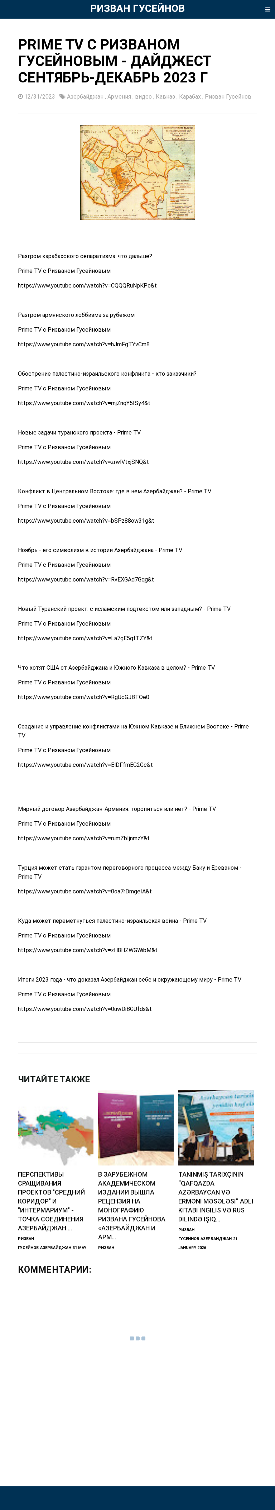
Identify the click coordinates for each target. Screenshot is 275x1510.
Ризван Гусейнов (228, 96)
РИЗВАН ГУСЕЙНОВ (137, 8)
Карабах (190, 96)
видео (144, 96)
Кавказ (166, 96)
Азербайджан (86, 96)
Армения (119, 96)
